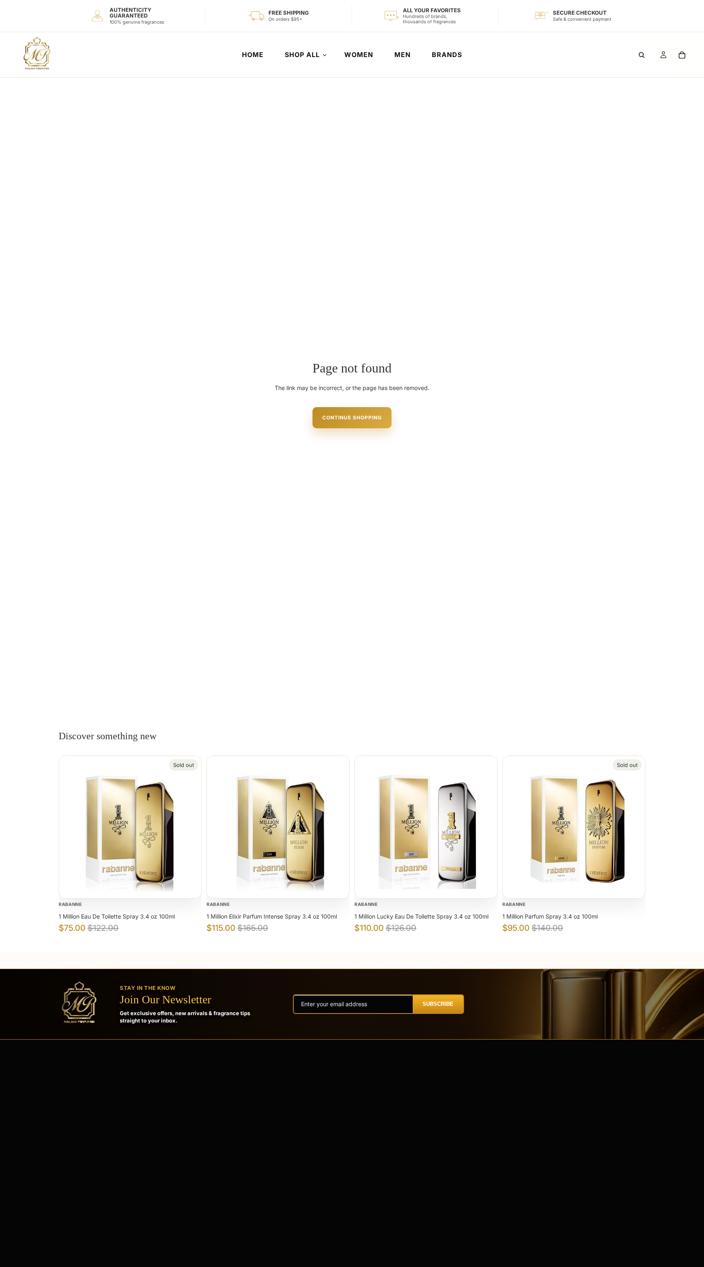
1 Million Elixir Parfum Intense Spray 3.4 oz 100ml (272, 916)
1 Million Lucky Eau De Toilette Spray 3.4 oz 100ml (421, 916)
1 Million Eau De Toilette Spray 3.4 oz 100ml (117, 916)
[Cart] (682, 55)
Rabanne (70, 904)
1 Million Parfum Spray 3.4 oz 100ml (550, 916)
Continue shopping (351, 417)
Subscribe (437, 1004)
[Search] (642, 55)
